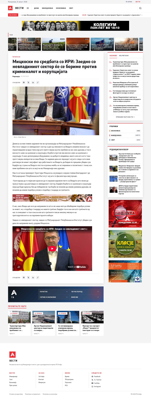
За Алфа (41, 376)
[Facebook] (24, 82)
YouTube (96, 383)
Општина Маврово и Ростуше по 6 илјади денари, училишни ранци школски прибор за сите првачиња (126, 84)
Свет (71, 8)
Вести (138, 2)
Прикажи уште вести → (125, 117)
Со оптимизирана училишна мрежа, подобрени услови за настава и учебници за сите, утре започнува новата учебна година (126, 109)
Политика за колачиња (50, 394)
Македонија (47, 8)
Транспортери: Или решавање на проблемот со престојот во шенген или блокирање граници (125, 64)
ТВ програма (69, 379)
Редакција (16, 76)
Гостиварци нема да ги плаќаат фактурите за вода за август (124, 92)
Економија (61, 8)
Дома (36, 8)
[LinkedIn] (33, 82)
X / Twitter (97, 380)
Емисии (85, 297)
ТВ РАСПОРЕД (85, 292)
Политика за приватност (32, 394)
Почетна (54, 292)
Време (67, 376)
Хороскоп (68, 382)
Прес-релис (13, 385)
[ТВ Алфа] (10, 8)
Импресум (42, 382)
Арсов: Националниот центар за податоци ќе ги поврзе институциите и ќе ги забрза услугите (127, 99)
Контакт (41, 379)
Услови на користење (16, 394)
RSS (66, 385)
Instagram (97, 386)
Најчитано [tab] (124, 55)
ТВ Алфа (129, 2)
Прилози (16, 57)
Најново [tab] (113, 55)
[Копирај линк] (38, 82)
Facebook (97, 376)
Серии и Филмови (54, 297)
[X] (28, 82)
